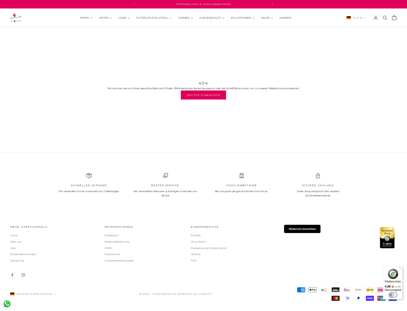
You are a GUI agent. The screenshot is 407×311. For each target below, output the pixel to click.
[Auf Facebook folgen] (12, 275)
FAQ (194, 260)
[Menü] (400, 269)
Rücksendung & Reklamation (209, 248)
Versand (195, 254)
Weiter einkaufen (203, 95)
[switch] (393, 294)
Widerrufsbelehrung (117, 241)
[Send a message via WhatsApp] (7, 304)
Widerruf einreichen (302, 228)
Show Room (198, 241)
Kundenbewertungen (23, 254)
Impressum (111, 235)
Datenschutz (112, 254)
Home (14, 235)
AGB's (108, 248)
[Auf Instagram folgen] (23, 275)
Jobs (13, 248)
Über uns (15, 241)
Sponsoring (17, 260)
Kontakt (196, 235)
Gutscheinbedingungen (119, 260)
